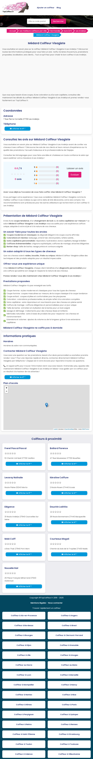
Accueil (12, 31)
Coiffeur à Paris (69, 704)
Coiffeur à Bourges (24, 635)
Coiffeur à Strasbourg (69, 734)
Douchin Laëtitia (58, 506)
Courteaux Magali (59, 538)
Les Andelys (81, 31)
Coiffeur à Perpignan (24, 714)
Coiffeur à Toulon (24, 744)
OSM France (85, 429)
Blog (59, 7)
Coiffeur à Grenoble (69, 645)
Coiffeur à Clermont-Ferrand (69, 635)
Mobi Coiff (10, 538)
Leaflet (56, 429)
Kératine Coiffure (59, 477)
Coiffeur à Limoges (69, 655)
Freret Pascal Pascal (16, 448)
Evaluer (75, 174)
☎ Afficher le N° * (17, 128)
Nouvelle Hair (11, 568)
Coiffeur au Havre (24, 665)
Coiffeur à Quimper (69, 714)
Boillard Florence (59, 448)
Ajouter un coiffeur (45, 7)
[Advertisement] (46, 74)
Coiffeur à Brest (69, 625)
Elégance (9, 506)
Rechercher (58, 21)
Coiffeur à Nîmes (24, 704)
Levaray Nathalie (14, 477)
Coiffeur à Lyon (24, 675)
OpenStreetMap (69, 429)
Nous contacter (55, 603)
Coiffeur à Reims (24, 724)
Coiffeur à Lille (24, 655)
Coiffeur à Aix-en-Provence (24, 615)
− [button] (6, 391)
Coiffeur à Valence (24, 754)
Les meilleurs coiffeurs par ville (33, 31)
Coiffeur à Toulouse (69, 744)
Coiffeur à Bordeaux (23, 625)
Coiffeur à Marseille (69, 675)
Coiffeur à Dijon (24, 645)
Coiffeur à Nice (69, 694)
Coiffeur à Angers (69, 615)
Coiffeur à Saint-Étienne (24, 734)
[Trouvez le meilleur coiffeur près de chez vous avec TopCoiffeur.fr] (15, 11)
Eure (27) (68, 31)
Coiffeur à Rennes (69, 724)
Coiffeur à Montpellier (24, 684)
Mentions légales (38, 603)
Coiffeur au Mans (69, 665)
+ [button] (6, 387)
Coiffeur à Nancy (69, 684)
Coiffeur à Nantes (24, 694)
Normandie (55, 31)
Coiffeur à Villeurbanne (69, 754)
